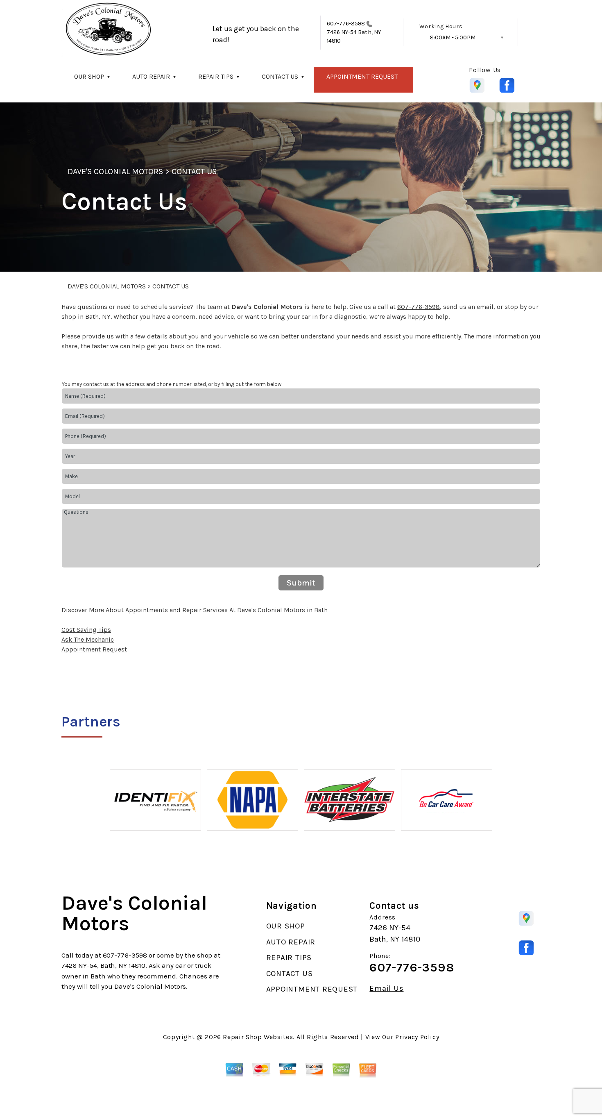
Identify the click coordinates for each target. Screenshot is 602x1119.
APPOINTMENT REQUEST (362, 76)
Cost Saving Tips (86, 629)
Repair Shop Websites (258, 1037)
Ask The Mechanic (87, 639)
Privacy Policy (417, 1037)
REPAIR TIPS (215, 76)
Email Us (386, 988)
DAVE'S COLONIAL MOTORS (115, 171)
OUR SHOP (89, 76)
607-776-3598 (346, 23)
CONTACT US (280, 76)
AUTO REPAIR (151, 76)
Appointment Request (94, 649)
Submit (301, 583)
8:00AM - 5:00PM (452, 37)
